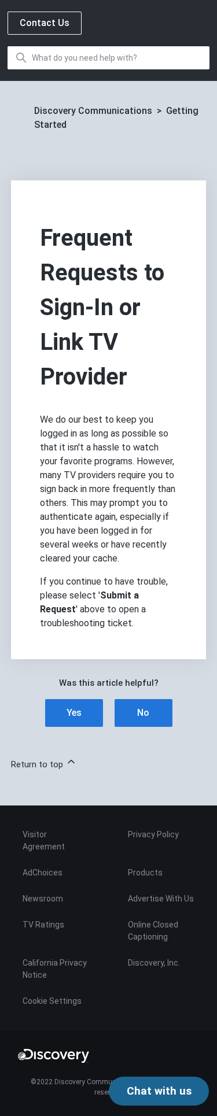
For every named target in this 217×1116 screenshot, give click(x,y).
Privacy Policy (153, 834)
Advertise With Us (161, 898)
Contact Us (44, 22)
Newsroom (43, 898)
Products (145, 872)
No (143, 712)
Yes (74, 712)
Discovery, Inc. (154, 962)
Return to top (38, 764)
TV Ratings (43, 924)
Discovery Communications (93, 110)
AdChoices (42, 872)
